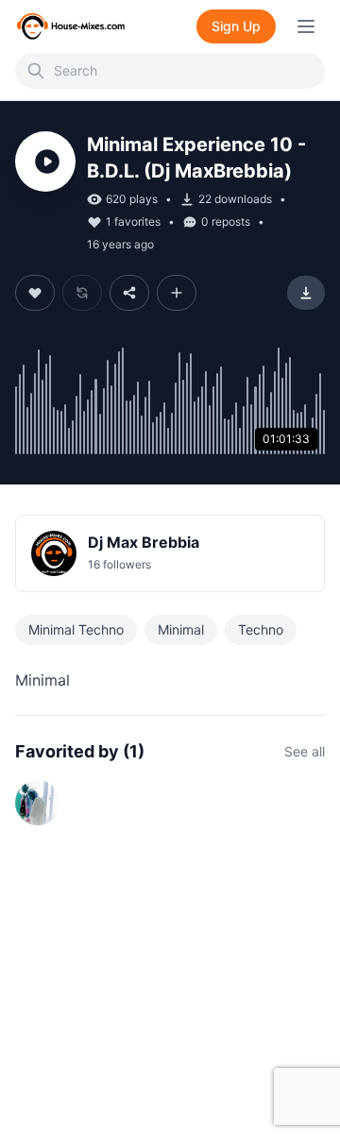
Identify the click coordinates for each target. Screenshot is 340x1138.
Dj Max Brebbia (143, 542)
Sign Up (236, 26)
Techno (260, 629)
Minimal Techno (76, 629)
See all (304, 751)
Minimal (181, 629)
